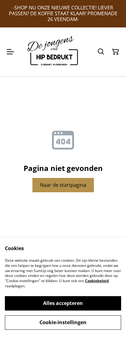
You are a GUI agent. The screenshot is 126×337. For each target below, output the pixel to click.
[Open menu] (10, 52)
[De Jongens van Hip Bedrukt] (54, 51)
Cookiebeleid (97, 280)
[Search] (101, 52)
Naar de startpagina (63, 185)
